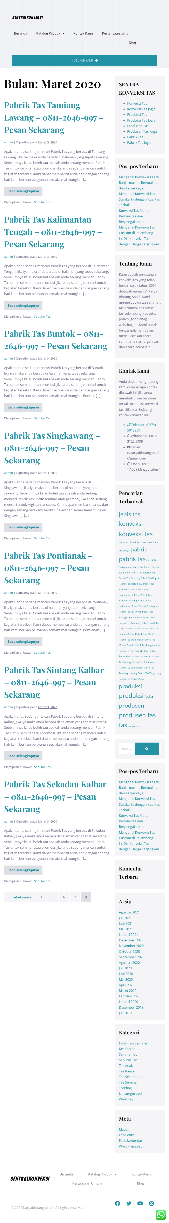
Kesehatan (127, 1049)
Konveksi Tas (137, 103)
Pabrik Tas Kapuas (148, 606)
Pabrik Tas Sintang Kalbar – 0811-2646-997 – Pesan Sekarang (54, 682)
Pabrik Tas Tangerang (149, 673)
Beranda (20, 33)
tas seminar (135, 726)
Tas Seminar (128, 1082)
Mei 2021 (126, 929)
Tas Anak (126, 1065)
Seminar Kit (128, 1054)
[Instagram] (151, 1203)
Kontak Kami (83, 33)
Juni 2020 (126, 973)
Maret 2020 (127, 990)
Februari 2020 (129, 996)
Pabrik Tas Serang (141, 656)
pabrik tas (132, 559)
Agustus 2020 (129, 962)
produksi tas (136, 696)
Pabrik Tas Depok (150, 578)
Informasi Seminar (133, 1043)
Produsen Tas (138, 126)
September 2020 (131, 957)
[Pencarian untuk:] (140, 748)
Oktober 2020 (129, 951)
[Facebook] (117, 1203)
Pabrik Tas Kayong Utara (142, 617)
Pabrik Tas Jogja (139, 142)
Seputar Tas (42, 202)
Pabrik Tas (135, 137)
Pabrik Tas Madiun (145, 634)
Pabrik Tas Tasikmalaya (131, 679)
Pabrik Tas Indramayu (130, 583)
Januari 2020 (128, 1001)
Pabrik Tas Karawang (130, 611)
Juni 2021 (126, 923)
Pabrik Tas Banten (141, 567)
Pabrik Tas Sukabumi (143, 662)
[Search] (147, 749)
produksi (130, 686)
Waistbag (126, 1099)
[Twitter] (129, 1203)
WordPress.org (130, 1146)
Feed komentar (130, 1140)
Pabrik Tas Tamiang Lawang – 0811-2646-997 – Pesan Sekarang (53, 117)
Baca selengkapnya (23, 190)
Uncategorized (130, 1093)
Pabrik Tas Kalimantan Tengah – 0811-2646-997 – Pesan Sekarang (53, 231)
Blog (132, 42)
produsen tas (137, 715)
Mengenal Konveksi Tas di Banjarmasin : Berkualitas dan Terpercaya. (139, 182)
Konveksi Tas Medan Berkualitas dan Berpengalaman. (134, 216)
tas (123, 725)
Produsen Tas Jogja (142, 131)
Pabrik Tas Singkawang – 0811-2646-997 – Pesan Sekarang (52, 447)
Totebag (125, 1088)
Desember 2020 (131, 940)
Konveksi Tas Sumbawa (132, 542)
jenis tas (129, 514)
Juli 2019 (125, 1013)
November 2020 (131, 945)
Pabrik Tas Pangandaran (147, 645)
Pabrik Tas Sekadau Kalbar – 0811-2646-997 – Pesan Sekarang (55, 796)
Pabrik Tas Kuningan (136, 628)
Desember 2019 (131, 1007)
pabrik (138, 549)
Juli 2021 (125, 918)
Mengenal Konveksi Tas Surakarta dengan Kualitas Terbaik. (139, 199)
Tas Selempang (130, 1076)
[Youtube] (140, 1203)
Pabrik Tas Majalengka (131, 639)
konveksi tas (136, 534)
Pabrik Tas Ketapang (130, 623)
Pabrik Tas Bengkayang (143, 572)
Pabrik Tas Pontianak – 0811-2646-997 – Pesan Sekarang (48, 567)
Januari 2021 (128, 934)
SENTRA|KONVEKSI (27, 17)
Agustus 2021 (129, 912)
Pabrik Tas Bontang (129, 578)
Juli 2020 (125, 968)
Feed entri (127, 1135)
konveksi (131, 524)
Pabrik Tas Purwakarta (131, 651)
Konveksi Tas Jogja (141, 109)
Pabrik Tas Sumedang (130, 667)
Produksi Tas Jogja (141, 120)
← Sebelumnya (20, 897)
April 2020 (126, 985)
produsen (131, 705)
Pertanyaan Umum (116, 33)
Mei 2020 (126, 979)
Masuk (124, 1129)
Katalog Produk (48, 33)
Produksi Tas (137, 114)
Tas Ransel (127, 1071)
